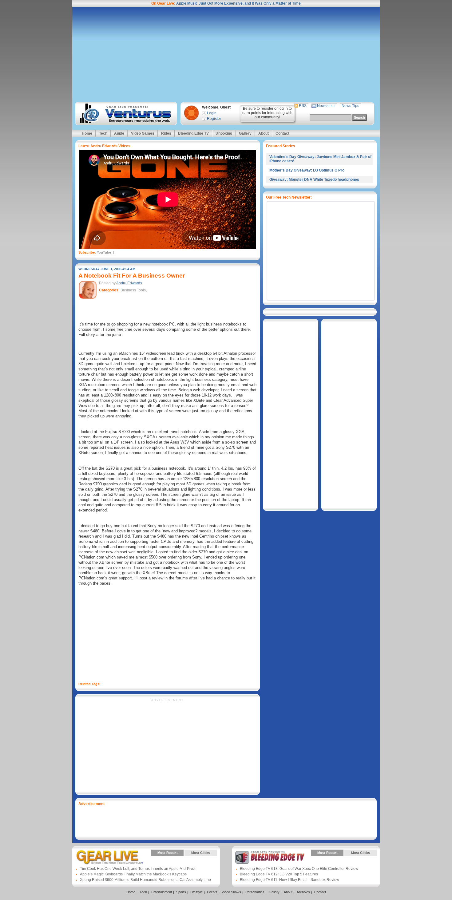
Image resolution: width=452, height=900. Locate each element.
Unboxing (224, 133)
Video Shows (231, 892)
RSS (303, 106)
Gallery (245, 133)
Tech (103, 133)
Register (214, 118)
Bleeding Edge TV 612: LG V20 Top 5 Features (279, 874)
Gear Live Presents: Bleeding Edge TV (269, 857)
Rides (166, 133)
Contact (282, 133)
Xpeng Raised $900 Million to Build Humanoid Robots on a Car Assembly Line (145, 880)
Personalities (254, 892)
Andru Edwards (129, 283)
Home (87, 133)
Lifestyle (196, 892)
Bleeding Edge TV (193, 133)
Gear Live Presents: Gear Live (110, 857)
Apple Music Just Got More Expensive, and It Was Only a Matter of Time (238, 3)
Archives (303, 892)
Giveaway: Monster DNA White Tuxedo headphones (314, 179)
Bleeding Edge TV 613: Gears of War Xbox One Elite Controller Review (299, 868)
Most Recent (167, 853)
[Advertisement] (226, 54)
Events (212, 892)
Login (211, 113)
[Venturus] (125, 113)
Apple (119, 133)
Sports (181, 892)
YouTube (104, 252)
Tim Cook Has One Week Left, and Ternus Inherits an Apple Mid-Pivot (137, 868)
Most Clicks (200, 853)
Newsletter (326, 106)
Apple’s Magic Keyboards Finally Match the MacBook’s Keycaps (133, 874)
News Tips (350, 106)
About (263, 133)
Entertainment (161, 892)
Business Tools (133, 290)
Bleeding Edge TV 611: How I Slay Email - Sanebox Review (289, 880)
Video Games (142, 133)
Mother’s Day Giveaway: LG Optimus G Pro (306, 170)
